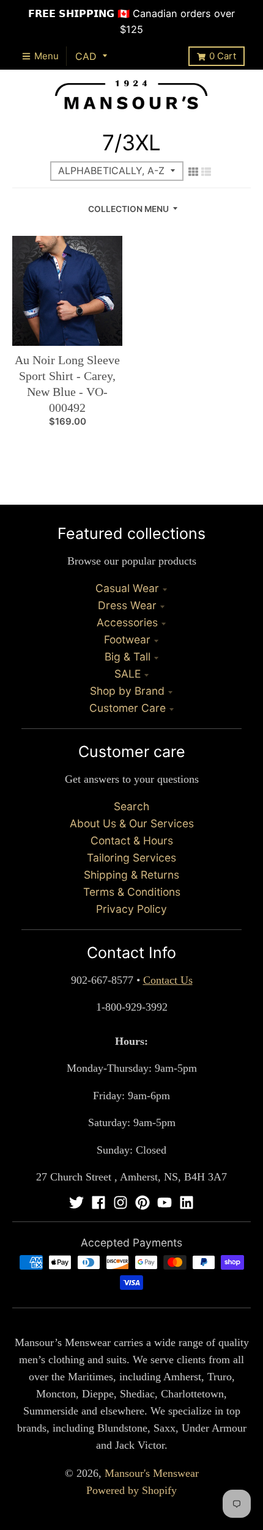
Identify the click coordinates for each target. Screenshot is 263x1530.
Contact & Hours (132, 840)
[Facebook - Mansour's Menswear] (98, 1202)
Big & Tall (127, 656)
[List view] (206, 172)
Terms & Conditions (131, 891)
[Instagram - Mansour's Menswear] (120, 1202)
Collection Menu (128, 209)
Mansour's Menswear (152, 1473)
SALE (127, 673)
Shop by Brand (127, 690)
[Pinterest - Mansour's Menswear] (142, 1202)
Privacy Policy (131, 908)
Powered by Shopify (131, 1490)
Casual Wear (127, 588)
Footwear (127, 639)
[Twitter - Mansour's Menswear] (76, 1202)
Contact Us (168, 980)
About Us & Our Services (132, 823)
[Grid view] (193, 172)
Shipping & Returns (131, 874)
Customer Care (127, 707)
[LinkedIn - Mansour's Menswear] (186, 1202)
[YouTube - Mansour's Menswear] (164, 1202)
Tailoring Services (131, 857)
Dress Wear (127, 605)
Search (131, 806)
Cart (222, 56)
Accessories (127, 622)
